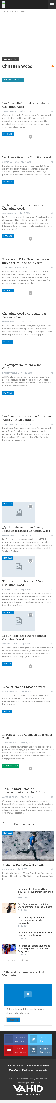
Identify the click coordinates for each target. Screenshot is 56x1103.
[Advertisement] (27, 34)
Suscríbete (41, 1070)
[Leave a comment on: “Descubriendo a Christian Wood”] (52, 691)
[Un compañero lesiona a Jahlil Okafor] (18, 350)
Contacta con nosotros (37, 1065)
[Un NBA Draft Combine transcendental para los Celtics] (18, 774)
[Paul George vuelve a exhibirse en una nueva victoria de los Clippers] (9, 908)
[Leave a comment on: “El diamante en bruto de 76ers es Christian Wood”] (52, 589)
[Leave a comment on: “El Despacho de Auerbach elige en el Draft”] (52, 742)
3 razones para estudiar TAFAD (23, 864)
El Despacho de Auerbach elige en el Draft (27, 736)
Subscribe (13, 1020)
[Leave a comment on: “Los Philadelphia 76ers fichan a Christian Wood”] (52, 643)
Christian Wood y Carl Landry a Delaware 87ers (24, 315)
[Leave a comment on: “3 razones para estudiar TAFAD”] (52, 869)
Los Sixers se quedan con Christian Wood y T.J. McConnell (26, 418)
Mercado (7, 134)
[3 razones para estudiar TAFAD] (28, 846)
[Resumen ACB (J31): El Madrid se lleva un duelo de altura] (9, 936)
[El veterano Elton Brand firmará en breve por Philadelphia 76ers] (18, 244)
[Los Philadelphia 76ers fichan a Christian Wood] (18, 621)
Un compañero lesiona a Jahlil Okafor (23, 366)
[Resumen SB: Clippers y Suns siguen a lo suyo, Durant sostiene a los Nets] (9, 893)
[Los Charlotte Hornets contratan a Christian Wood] (18, 88)
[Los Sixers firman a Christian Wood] (18, 142)
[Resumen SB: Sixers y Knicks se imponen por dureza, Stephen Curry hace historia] (9, 949)
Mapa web (14, 1070)
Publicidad (27, 1070)
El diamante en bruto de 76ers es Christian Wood (24, 583)
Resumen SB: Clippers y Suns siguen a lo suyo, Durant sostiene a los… (35, 892)
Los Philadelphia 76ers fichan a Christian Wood (24, 637)
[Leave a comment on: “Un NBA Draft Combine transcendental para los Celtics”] (52, 797)
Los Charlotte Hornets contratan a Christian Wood (25, 105)
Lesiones (7, 342)
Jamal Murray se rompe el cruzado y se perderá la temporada (31, 920)
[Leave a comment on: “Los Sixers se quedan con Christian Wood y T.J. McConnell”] (52, 424)
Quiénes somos (15, 1065)
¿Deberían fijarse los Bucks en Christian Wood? (22, 206)
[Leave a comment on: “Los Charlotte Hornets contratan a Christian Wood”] (52, 111)
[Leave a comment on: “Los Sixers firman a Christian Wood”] (52, 162)
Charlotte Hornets (13, 80)
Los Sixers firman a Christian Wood (26, 157)
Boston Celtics (10, 766)
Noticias (7, 504)
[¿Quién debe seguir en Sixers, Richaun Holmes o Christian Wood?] (18, 512)
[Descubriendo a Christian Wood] (18, 672)
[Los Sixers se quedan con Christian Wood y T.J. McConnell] (18, 401)
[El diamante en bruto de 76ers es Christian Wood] (18, 566)
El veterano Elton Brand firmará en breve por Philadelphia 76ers (26, 261)
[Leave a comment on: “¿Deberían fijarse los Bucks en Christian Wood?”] (52, 213)
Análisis (7, 664)
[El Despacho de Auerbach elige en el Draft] (18, 720)
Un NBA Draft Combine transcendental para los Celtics (23, 790)
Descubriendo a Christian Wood (24, 687)
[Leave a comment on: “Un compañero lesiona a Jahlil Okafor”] (52, 373)
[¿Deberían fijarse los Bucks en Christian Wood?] (18, 190)
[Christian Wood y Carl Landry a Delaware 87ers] (18, 299)
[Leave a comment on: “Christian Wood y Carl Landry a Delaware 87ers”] (52, 321)
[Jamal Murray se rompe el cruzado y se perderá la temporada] (9, 921)
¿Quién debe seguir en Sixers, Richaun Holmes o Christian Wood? (26, 529)
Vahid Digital (34, 1083)
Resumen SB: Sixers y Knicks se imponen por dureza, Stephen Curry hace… (34, 949)
